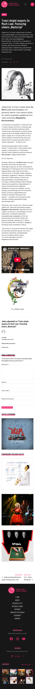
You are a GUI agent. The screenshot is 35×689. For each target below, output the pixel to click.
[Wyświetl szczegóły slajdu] (17, 509)
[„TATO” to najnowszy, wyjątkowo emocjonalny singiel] (13, 680)
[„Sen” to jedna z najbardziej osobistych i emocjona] (13, 672)
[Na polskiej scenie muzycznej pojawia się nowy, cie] (29, 672)
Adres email (6, 390)
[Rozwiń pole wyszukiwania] (32, 4)
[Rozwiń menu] (25, 4)
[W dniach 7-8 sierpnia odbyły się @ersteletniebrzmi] (21, 680)
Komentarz (5, 364)
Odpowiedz (5, 347)
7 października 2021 (7, 339)
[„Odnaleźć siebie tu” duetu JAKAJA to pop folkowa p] (21, 672)
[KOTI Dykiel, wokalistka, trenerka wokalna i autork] (29, 680)
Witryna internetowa (8, 399)
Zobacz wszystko (26, 664)
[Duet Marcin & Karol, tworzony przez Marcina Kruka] (5, 680)
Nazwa (4, 382)
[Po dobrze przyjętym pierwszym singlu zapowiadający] (5, 672)
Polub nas (17, 656)
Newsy (4, 14)
